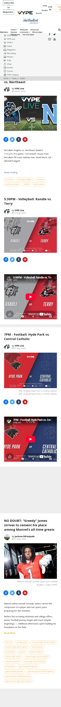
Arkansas (34, 29)
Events (10, 67)
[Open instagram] (49, 39)
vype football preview (14, 671)
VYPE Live (11, 39)
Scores (10, 71)
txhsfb (26, 184)
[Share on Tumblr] (18, 139)
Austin (22, 78)
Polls (9, 60)
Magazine (11, 49)
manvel (22, 652)
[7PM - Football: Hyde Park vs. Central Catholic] (30, 370)
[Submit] (59, 30)
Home (6, 78)
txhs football (39, 184)
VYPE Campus (13, 74)
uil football (9, 666)
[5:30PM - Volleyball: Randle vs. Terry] (30, 235)
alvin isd (8, 642)
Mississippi (37, 32)
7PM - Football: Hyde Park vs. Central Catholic (27, 336)
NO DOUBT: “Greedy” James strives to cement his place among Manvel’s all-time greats (29, 525)
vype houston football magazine (40, 671)
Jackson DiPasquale (25, 536)
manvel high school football (37, 656)
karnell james (37, 647)
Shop (9, 64)
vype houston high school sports (18, 681)
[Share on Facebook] (5, 139)
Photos (10, 57)
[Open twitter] (54, 34)
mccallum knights (24, 179)
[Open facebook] (49, 34)
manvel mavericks (12, 661)
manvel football (36, 652)
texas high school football (34, 661)
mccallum (9, 179)
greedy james (22, 642)
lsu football (9, 652)
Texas (13, 29)
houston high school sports (16, 647)
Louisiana (24, 32)
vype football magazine (28, 666)
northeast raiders (12, 184)
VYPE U (10, 42)
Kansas (14, 32)
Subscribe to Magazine (8, 7)
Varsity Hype (28, 34)
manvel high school (13, 656)
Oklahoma (15, 34)
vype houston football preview (17, 676)
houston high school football (43, 642)
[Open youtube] (54, 39)
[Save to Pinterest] (25, 139)
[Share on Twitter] (12, 139)
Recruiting (11, 53)
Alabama (24, 29)
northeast (40, 179)
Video (9, 46)
